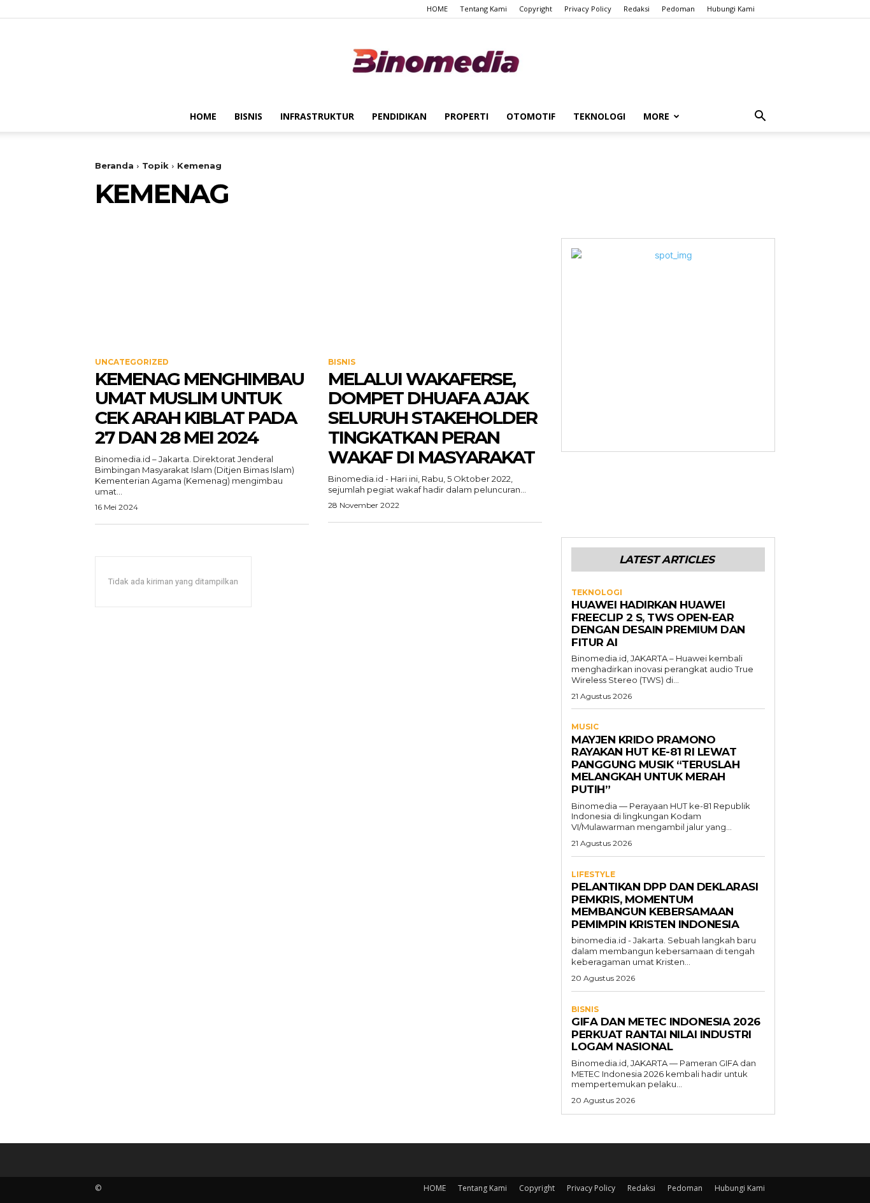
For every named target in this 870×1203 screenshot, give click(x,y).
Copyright (535, 8)
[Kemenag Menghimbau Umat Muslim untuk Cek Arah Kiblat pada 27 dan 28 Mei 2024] (202, 291)
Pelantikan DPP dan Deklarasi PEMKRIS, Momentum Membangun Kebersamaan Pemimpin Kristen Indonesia (664, 905)
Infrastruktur (317, 116)
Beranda (114, 165)
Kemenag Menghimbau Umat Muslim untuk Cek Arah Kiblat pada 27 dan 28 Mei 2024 (199, 408)
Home (203, 116)
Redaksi (637, 8)
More (656, 116)
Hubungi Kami (731, 8)
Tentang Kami (483, 8)
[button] (760, 117)
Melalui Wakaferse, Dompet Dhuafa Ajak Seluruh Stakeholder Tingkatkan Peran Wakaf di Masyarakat (432, 418)
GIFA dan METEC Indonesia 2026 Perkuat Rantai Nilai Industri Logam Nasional (665, 1034)
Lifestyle (593, 874)
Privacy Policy (587, 8)
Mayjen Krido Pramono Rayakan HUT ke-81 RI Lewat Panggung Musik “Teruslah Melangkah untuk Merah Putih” (655, 764)
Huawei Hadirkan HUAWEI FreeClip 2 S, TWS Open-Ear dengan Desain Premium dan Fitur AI (658, 623)
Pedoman (678, 8)
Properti (466, 116)
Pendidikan (399, 116)
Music (585, 726)
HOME (437, 8)
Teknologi (599, 116)
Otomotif (530, 116)
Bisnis (248, 116)
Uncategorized (132, 362)
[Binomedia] (435, 61)
